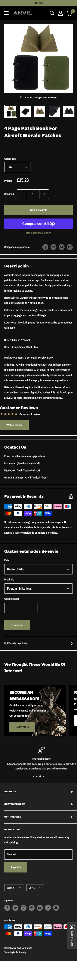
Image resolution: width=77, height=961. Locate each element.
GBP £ (32, 887)
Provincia (9, 579)
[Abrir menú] (6, 13)
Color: (10, 159)
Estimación (17, 625)
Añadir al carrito (38, 210)
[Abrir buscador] (52, 13)
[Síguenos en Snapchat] (56, 908)
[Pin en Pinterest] (53, 247)
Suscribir (16, 867)
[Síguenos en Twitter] (15, 908)
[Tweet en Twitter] (62, 247)
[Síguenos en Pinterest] (32, 908)
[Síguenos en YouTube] (40, 908)
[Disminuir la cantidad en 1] (21, 194)
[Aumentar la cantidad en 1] (44, 194)
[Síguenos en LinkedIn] (48, 908)
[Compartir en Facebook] (45, 247)
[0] (69, 13)
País (6, 560)
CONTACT (38, 2)
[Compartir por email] (70, 247)
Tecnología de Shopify (15, 952)
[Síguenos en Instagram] (24, 908)
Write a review (14, 425)
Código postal (11, 599)
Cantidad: (9, 194)
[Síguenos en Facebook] (7, 908)
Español (11, 887)
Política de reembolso (16, 643)
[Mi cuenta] (60, 13)
